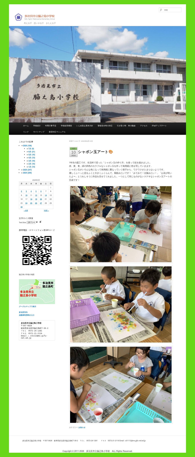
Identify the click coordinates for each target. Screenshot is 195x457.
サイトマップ (38, 131)
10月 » (46, 210)
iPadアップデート (159, 125)
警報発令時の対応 (105, 125)
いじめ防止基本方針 (84, 125)
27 (41, 203)
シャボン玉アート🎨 (95, 151)
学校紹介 (37, 125)
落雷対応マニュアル (57, 131)
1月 (31, 166)
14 (46, 195)
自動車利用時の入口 (26, 315)
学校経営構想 (66, 125)
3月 (31, 160)
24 (26, 203)
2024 (27, 172)
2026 (27, 145)
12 (36, 195)
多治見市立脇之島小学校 (32, 21)
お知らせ (82, 427)
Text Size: (23, 222)
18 (31, 199)
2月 (31, 163)
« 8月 (26, 210)
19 (36, 199)
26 (36, 203)
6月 (31, 151)
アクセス (143, 125)
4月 (31, 157)
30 (22, 207)
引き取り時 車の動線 (126, 125)
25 (31, 203)
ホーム (26, 125)
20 (41, 199)
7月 (31, 148)
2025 (27, 169)
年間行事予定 (50, 125)
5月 (31, 154)
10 (26, 195)
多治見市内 (23, 312)
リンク (26, 131)
